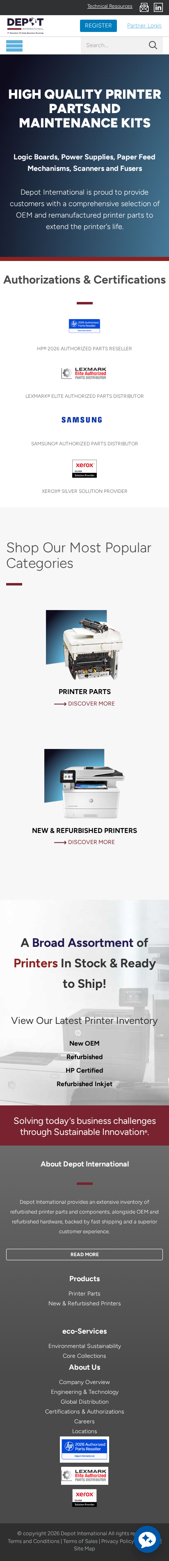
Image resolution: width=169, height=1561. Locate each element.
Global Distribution (85, 1401)
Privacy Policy (117, 1541)
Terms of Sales (80, 1541)
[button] (147, 1539)
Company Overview (84, 1382)
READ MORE (85, 1254)
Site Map (84, 1548)
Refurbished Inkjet (84, 1084)
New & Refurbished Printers (84, 1303)
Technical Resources (109, 6)
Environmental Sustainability (84, 1346)
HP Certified (84, 1070)
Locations (84, 1431)
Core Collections (84, 1355)
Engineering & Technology (85, 1392)
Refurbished (84, 1057)
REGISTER (98, 25)
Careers (84, 1421)
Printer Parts (84, 1293)
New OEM (84, 1043)
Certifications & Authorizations (84, 1411)
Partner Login (144, 25)
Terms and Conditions (33, 1541)
